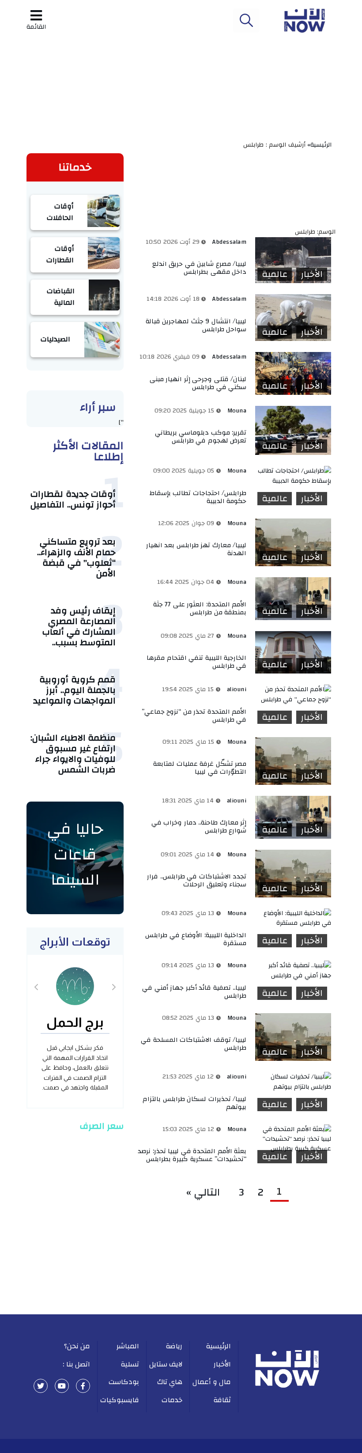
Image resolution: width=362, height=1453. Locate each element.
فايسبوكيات (119, 1400)
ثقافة (222, 1400)
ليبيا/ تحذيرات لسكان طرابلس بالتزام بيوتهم (194, 1103)
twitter (41, 1386)
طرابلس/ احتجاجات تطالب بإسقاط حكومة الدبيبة (198, 497)
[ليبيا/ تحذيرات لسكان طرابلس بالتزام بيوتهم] (293, 1082)
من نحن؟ (77, 1346)
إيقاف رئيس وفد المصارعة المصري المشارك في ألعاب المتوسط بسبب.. (79, 626)
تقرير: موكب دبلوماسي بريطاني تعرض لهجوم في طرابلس (201, 436)
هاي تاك (170, 1382)
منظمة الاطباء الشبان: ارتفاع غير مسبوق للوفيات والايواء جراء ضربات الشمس (73, 754)
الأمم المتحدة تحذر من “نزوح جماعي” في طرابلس (194, 716)
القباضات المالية (61, 296)
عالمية (274, 274)
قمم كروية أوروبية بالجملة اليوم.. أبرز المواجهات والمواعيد (74, 690)
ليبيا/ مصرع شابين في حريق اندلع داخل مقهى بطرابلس (199, 268)
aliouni (237, 689)
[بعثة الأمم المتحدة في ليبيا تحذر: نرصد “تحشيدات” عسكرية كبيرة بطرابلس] (293, 1139)
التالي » (206, 1192)
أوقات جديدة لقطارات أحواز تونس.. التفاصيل (73, 499)
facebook (83, 1386)
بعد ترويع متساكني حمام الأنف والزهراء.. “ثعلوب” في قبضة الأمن (76, 558)
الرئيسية (218, 1346)
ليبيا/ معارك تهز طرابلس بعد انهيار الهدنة (196, 549)
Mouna (237, 410)
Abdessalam (229, 242)
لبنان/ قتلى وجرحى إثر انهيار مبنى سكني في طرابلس (198, 383)
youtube (62, 1386)
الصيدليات (55, 339)
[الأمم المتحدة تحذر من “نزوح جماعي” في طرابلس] (293, 694)
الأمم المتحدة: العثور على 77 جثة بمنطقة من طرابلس (200, 608)
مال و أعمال (211, 1382)
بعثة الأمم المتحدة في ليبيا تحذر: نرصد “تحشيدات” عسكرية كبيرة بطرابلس (192, 1155)
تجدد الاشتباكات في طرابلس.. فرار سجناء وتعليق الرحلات (196, 880)
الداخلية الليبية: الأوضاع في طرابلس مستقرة (195, 939)
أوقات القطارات (60, 254)
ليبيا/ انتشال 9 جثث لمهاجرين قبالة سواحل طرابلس (196, 325)
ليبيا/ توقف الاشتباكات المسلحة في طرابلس (193, 1044)
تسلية (130, 1364)
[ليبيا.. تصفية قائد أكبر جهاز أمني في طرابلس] (293, 970)
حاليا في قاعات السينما (75, 854)
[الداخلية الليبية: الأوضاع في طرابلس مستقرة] (293, 918)
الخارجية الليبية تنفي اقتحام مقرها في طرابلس (196, 662)
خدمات (172, 1400)
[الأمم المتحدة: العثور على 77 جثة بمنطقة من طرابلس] (293, 598)
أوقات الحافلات (60, 212)
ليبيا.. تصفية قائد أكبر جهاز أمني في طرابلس (194, 992)
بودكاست (124, 1382)
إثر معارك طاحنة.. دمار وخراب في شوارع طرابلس (199, 826)
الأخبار (312, 274)
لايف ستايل (166, 1364)
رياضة (174, 1346)
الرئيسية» (321, 145)
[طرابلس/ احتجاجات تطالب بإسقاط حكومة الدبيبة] (293, 476)
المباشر (128, 1346)
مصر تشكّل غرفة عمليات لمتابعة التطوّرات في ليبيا (199, 768)
